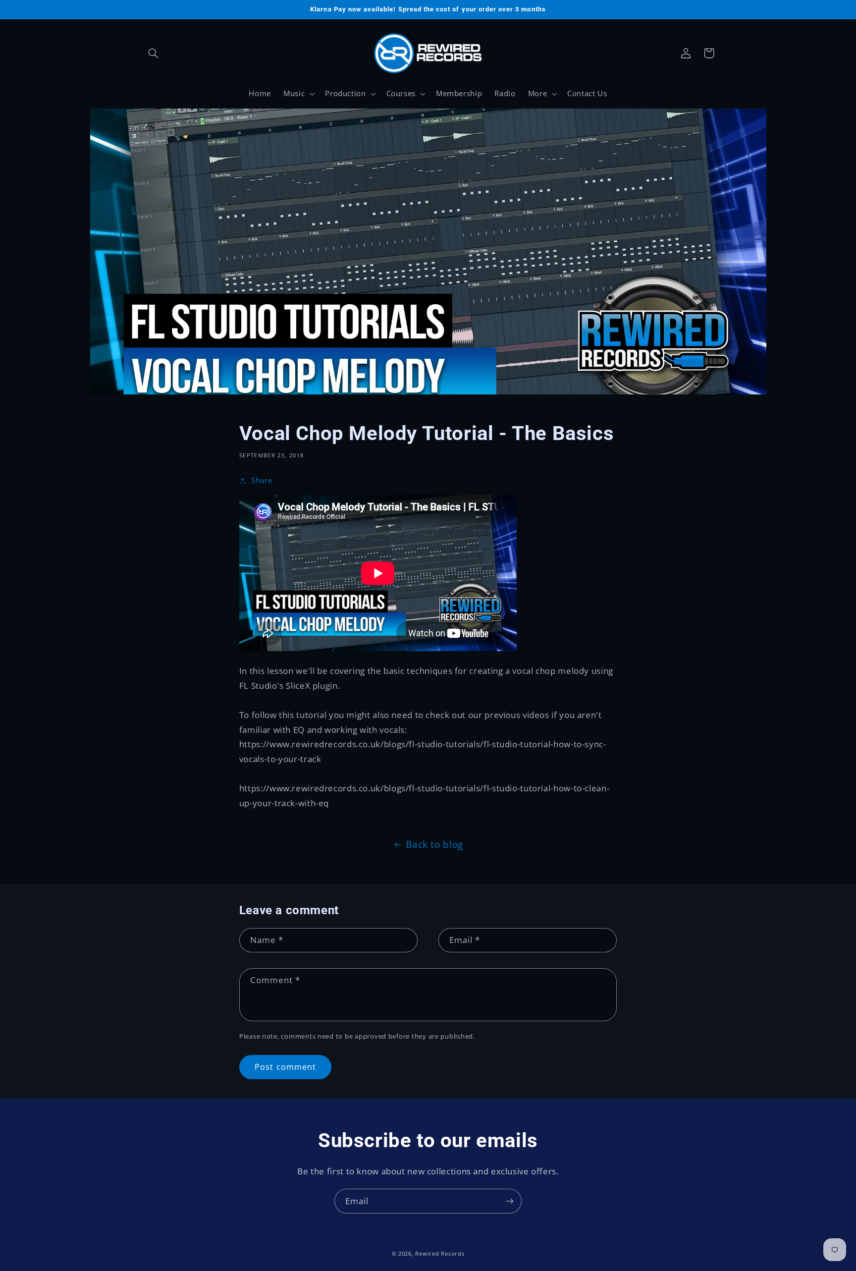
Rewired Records (439, 1253)
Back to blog (434, 844)
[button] (153, 53)
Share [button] (261, 480)
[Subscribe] (509, 1201)
